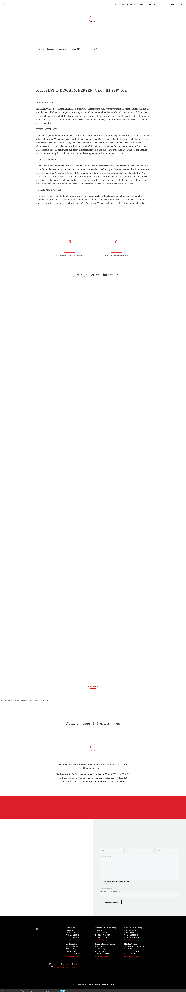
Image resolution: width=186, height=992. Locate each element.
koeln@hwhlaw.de (72, 940)
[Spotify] (75, 964)
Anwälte (142, 4)
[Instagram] (53, 964)
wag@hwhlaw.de (94, 778)
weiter (93, 686)
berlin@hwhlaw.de (130, 940)
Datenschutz (98, 982)
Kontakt (171, 4)
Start (116, 4)
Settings (62, 991)
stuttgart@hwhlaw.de (102, 956)
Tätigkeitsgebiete (128, 4)
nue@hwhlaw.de (94, 781)
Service (162, 4)
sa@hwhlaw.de (97, 774)
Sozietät (152, 4)
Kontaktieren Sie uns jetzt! (138, 807)
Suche (180, 4)
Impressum (87, 982)
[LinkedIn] (64, 964)
